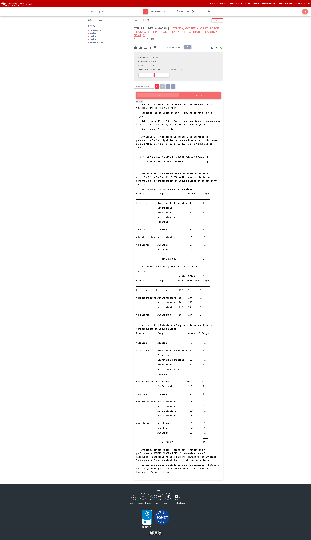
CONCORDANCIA (162, 75)
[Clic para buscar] (145, 11)
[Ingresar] (305, 11)
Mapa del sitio (152, 503)
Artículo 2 (94, 36)
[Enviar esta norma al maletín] (135, 48)
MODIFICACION (146, 75)
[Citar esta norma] (155, 48)
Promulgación (96, 42)
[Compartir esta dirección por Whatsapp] (221, 48)
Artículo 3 (94, 39)
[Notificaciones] (150, 48)
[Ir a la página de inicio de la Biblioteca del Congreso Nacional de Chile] (12, 3)
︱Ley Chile (28, 4)
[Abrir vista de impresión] (145, 48)
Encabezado (95, 30)
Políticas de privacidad (135, 503)
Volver (217, 20)
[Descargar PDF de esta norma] (140, 48)
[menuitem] (308, 3)
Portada (137, 20)
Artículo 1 (94, 33)
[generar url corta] (187, 47)
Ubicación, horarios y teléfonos (172, 503)
